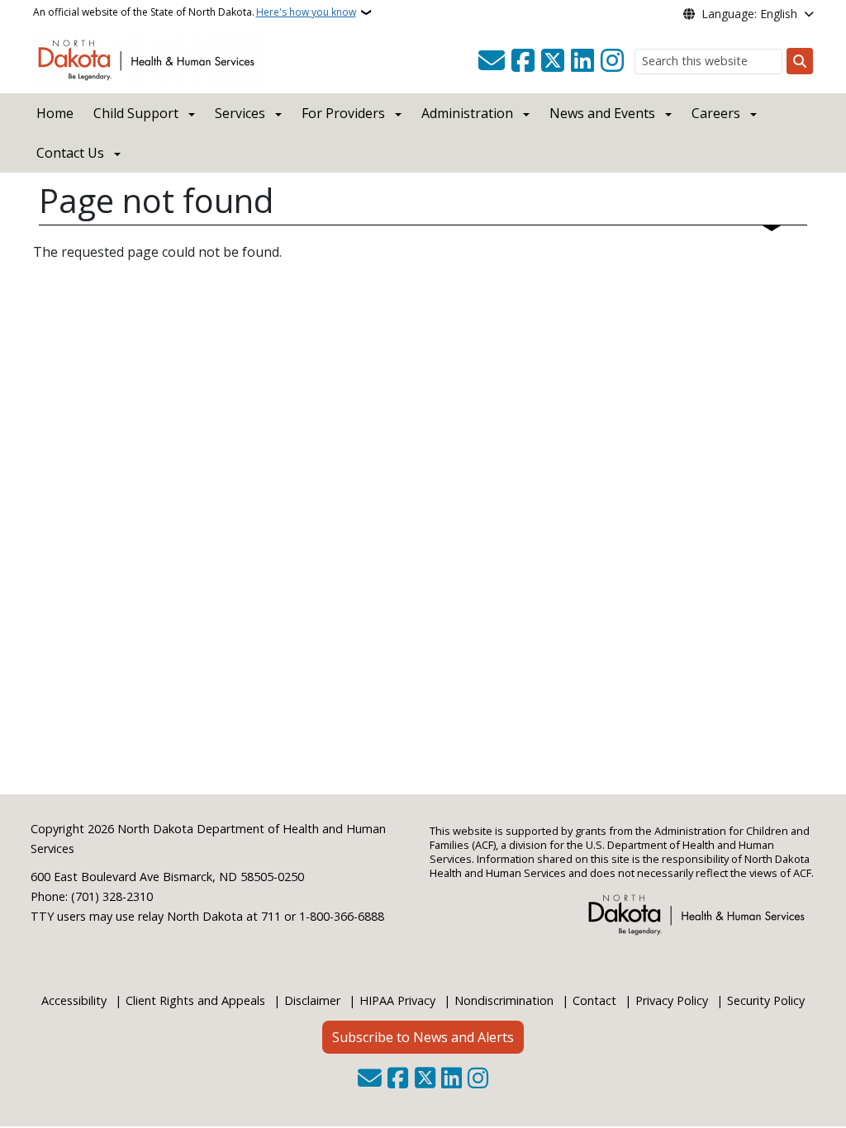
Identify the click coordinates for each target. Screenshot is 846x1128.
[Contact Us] (491, 61)
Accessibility (74, 1000)
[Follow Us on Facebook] (523, 61)
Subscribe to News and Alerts (423, 1037)
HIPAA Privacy (397, 1000)
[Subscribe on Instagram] (612, 61)
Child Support (135, 113)
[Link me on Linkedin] (582, 61)
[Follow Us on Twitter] (552, 61)
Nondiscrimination (504, 1000)
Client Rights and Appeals (195, 1000)
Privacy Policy (671, 1000)
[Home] (149, 59)
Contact (594, 1000)
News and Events (602, 113)
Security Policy (766, 1000)
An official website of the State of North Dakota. (194, 12)
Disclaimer (312, 1000)
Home (55, 113)
